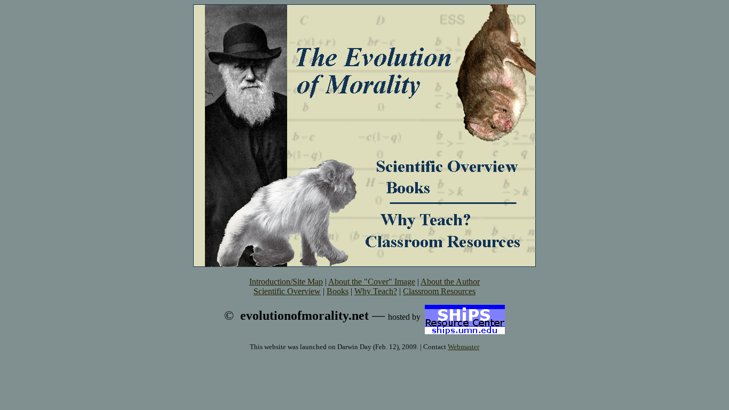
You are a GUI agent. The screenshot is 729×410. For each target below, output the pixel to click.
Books (337, 291)
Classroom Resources (439, 291)
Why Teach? (375, 291)
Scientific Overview (287, 291)
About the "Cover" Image (371, 281)
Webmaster (463, 347)
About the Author (450, 281)
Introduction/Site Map (286, 281)
